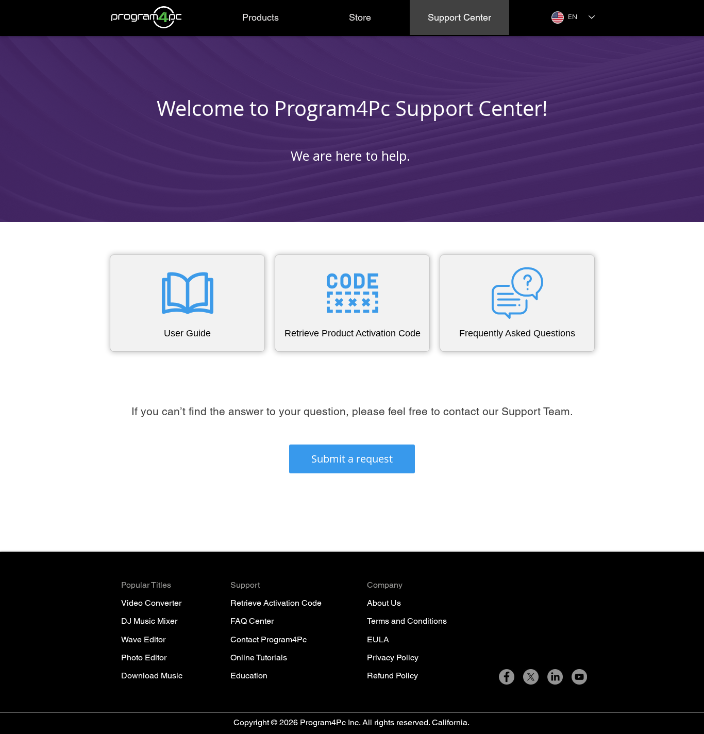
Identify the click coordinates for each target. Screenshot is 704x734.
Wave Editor (143, 639)
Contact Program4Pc (268, 639)
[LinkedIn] (555, 677)
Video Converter (151, 603)
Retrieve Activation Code (276, 603)
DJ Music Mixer (149, 621)
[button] (260, 17)
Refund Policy (392, 675)
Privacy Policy (392, 657)
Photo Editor (143, 657)
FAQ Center (252, 621)
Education (248, 675)
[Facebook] (506, 677)
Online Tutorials (258, 657)
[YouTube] (579, 677)
